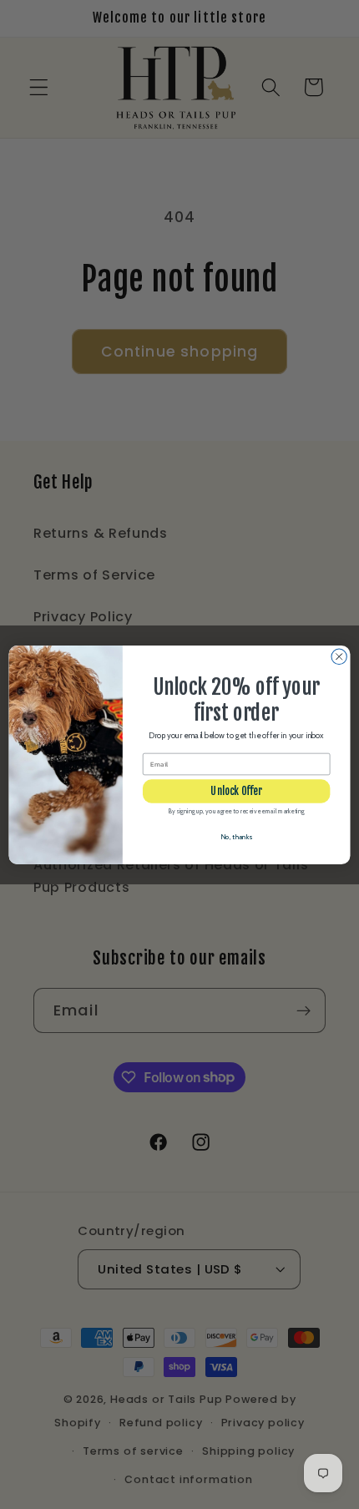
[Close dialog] (338, 656)
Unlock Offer (236, 791)
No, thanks (236, 836)
